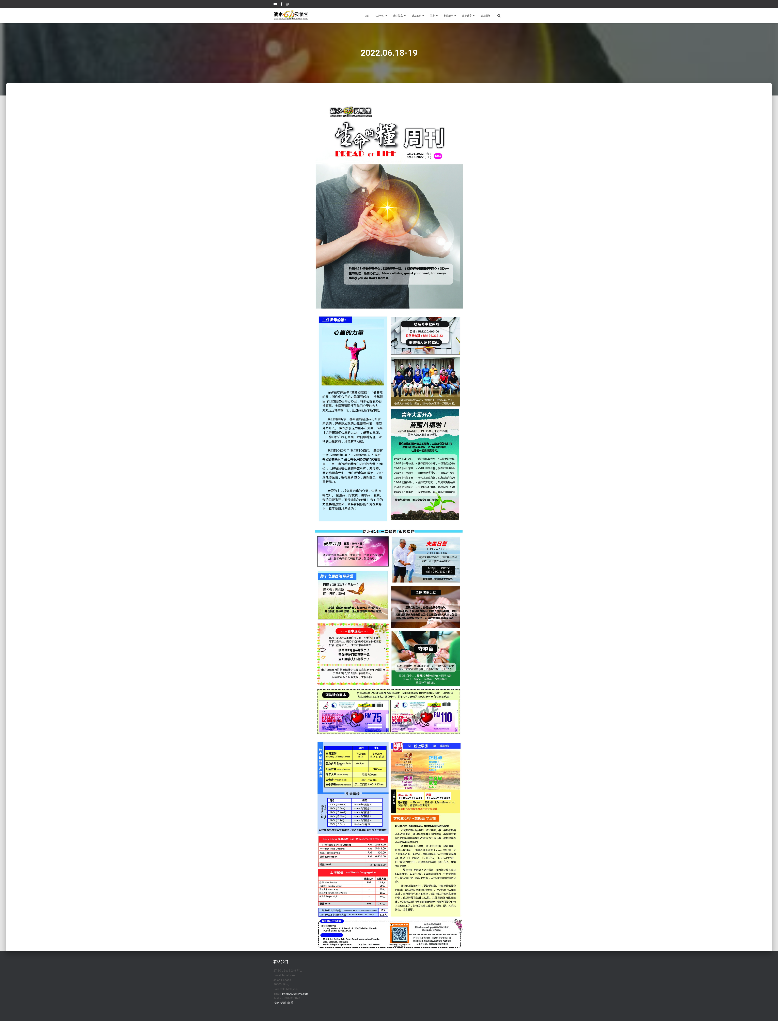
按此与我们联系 (283, 1002)
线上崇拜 (485, 15)
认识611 (380, 15)
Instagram (287, 4)
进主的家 (417, 15)
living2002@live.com (295, 993)
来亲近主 (398, 15)
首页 (366, 15)
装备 (433, 15)
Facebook (281, 4)
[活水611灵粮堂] (291, 15)
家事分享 (467, 15)
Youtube (276, 4)
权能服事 (449, 15)
